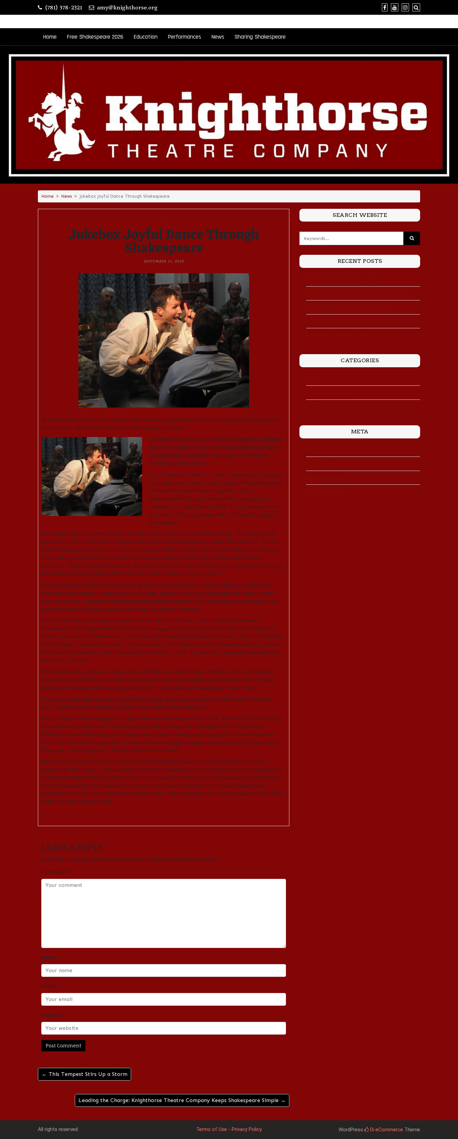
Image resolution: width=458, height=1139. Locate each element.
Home (50, 37)
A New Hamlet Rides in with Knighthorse (354, 335)
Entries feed (323, 464)
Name (50, 957)
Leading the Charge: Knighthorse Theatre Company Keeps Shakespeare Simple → (182, 1100)
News (217, 37)
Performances (184, 37)
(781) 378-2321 (63, 7)
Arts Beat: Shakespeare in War (343, 279)
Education (145, 37)
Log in (316, 450)
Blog (314, 379)
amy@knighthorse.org (127, 7)
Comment (55, 872)
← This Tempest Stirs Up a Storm (84, 1074)
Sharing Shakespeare (260, 37)
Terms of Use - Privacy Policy (229, 1129)
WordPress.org (326, 491)
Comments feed (328, 478)
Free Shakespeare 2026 (95, 37)
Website (51, 1015)
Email (50, 986)
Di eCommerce (386, 1130)
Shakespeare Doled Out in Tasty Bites (351, 321)
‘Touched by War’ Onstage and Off (348, 307)
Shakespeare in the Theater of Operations (357, 293)
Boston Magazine (329, 392)
